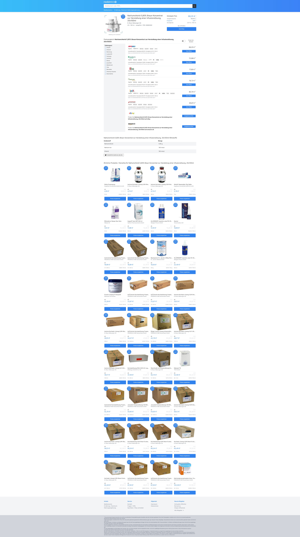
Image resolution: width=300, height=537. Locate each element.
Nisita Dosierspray (109, 184)
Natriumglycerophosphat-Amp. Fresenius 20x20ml (189, 478)
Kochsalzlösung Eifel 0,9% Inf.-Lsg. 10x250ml (141, 368)
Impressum (154, 504)
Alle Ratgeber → (179, 510)
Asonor (176, 221)
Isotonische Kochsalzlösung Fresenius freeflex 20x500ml (121, 405)
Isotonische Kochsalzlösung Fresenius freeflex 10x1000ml (144, 331)
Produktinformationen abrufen (114, 155)
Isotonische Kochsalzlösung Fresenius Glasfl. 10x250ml (120, 258)
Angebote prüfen (188, 116)
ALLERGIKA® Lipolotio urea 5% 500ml (185, 258)
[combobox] (148, 6)
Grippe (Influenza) (179, 508)
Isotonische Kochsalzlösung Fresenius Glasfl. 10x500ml (144, 294)
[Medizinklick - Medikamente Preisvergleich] (150, 2)
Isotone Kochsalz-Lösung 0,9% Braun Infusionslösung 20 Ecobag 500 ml (195, 405)
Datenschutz (154, 506)
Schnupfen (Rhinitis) (180, 504)
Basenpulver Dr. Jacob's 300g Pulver (162, 258)
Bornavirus (177, 506)
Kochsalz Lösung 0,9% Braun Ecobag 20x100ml (188, 441)
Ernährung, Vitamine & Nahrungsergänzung (127, 10)
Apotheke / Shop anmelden (136, 508)
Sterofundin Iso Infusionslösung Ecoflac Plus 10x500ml (167, 368)
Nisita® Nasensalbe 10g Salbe (183, 184)
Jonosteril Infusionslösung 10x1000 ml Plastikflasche (143, 405)
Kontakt (130, 504)
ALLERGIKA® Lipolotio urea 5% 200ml (162, 221)
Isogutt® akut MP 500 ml (135, 221)
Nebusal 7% (177, 368)
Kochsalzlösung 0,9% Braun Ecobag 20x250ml (141, 441)
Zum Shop (181, 29)
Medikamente (108, 10)
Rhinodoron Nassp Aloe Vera (112, 221)
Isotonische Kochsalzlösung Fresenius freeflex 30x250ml (144, 478)
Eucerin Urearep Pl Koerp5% (112, 294)
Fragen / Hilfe (132, 506)
